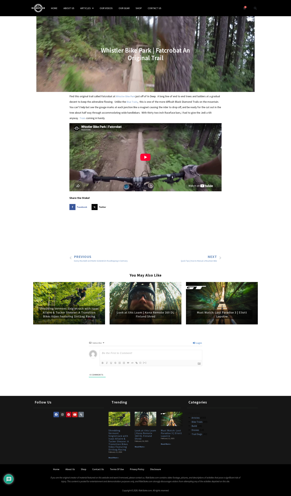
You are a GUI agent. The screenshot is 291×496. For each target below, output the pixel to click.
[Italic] (107, 363)
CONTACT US (154, 8)
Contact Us (98, 469)
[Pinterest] (68, 414)
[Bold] (102, 363)
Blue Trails (132, 101)
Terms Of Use (117, 469)
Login (199, 342)
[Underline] (111, 363)
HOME (54, 8)
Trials (82, 118)
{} (140, 363)
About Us (70, 469)
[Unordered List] (124, 363)
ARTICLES (85, 8)
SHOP (139, 8)
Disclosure (155, 469)
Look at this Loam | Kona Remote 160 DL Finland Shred (145, 314)
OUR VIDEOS (106, 8)
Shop (83, 469)
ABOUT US (69, 8)
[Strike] (115, 363)
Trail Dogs (197, 434)
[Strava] (81, 414)
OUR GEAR (124, 8)
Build (194, 425)
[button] (255, 8)
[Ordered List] (119, 363)
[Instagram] (62, 414)
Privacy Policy (137, 469)
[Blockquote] (128, 363)
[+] (144, 363)
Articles (196, 417)
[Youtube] (75, 414)
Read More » (114, 457)
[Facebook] (56, 414)
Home (56, 469)
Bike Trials (197, 421)
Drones (195, 429)
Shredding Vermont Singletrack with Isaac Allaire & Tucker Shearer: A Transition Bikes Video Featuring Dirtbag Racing (69, 312)
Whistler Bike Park (125, 96)
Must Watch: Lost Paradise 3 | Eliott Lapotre (222, 314)
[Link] (136, 363)
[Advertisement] (145, 233)
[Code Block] (132, 363)
